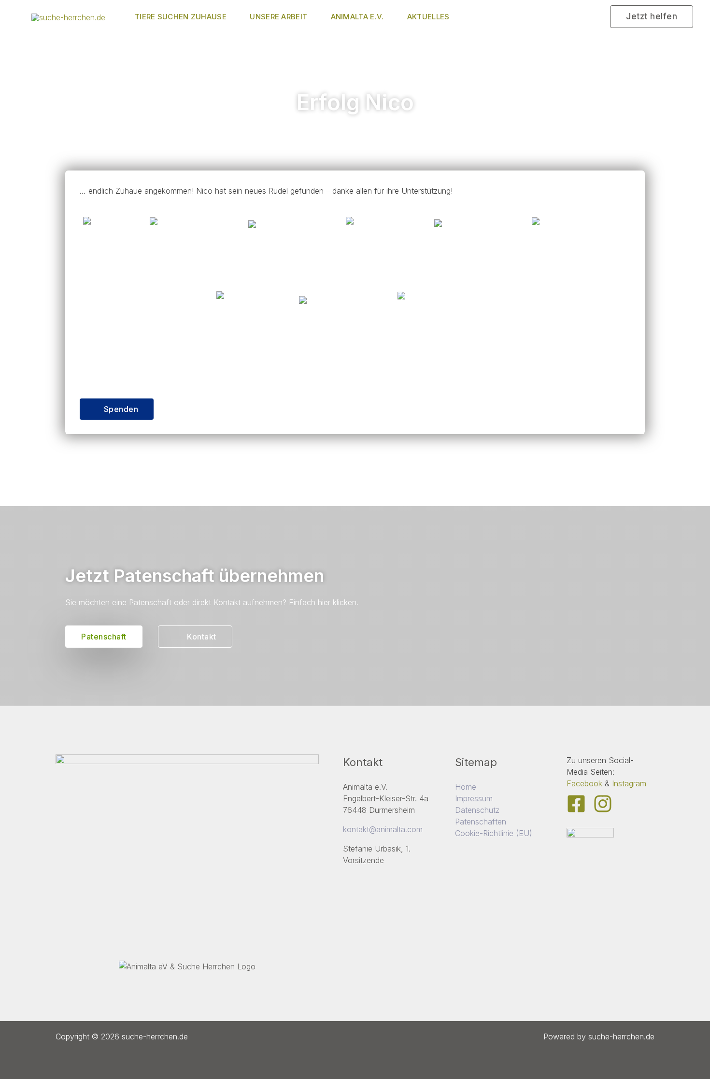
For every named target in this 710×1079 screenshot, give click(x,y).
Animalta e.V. (357, 16)
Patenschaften (480, 821)
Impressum (474, 798)
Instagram (629, 783)
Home (465, 787)
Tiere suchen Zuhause (181, 16)
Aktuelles (428, 16)
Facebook (584, 783)
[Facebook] (576, 803)
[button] (651, 16)
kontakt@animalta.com (383, 829)
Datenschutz (477, 810)
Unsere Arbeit (278, 16)
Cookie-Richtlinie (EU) (493, 833)
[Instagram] (602, 803)
